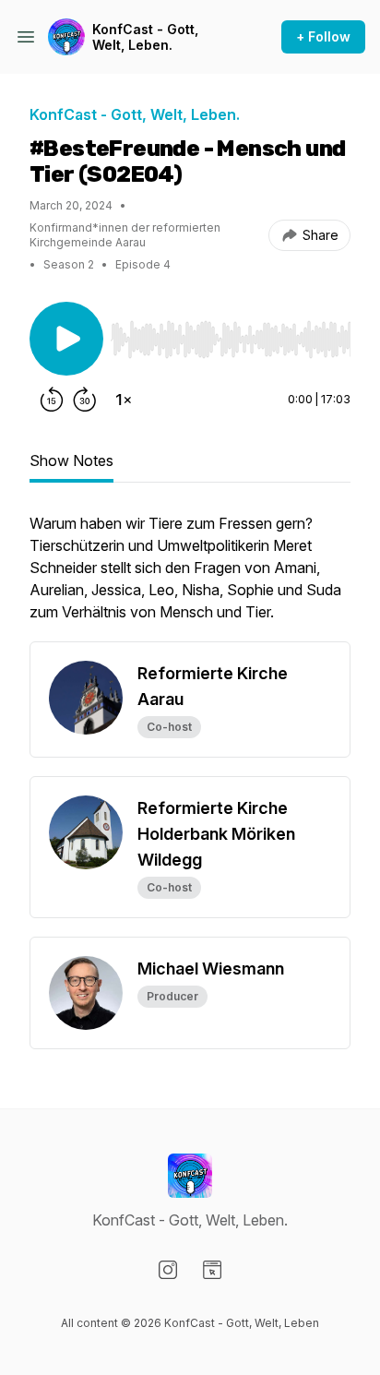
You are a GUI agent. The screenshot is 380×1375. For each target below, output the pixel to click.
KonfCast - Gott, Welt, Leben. (145, 37)
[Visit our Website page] (212, 1270)
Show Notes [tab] (71, 460)
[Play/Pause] (66, 339)
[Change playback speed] (123, 399)
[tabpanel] (190, 576)
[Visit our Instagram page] (168, 1270)
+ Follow (323, 36)
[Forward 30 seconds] (85, 399)
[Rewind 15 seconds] (52, 399)
